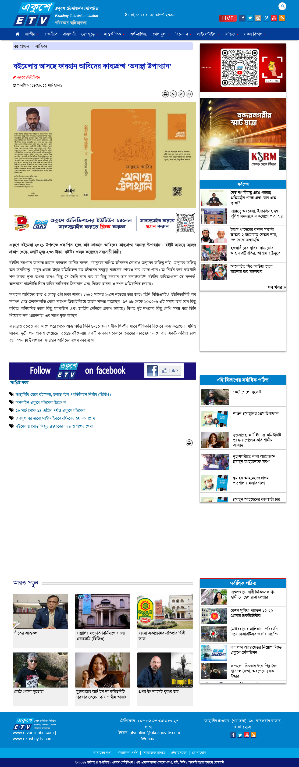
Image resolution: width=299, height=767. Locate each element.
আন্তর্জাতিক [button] (113, 34)
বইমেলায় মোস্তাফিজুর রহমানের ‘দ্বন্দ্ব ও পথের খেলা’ (55, 426)
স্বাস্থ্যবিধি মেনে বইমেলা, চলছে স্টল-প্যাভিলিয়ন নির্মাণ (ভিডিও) (63, 394)
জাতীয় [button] (30, 34)
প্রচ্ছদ (23, 46)
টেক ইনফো (179, 752)
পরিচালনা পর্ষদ (127, 752)
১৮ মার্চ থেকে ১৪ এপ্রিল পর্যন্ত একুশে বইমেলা (50, 410)
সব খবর (276, 287)
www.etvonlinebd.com (33, 732)
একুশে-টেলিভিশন (122, 762)
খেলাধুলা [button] (160, 34)
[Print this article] (165, 94)
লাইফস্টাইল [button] (207, 34)
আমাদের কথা (102, 752)
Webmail (149, 739)
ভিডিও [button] (230, 34)
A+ (189, 94)
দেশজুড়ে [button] (88, 34)
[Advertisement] (103, 521)
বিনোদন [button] (182, 34)
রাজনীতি (50, 34)
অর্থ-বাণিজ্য (138, 34)
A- (173, 94)
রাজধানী (69, 34)
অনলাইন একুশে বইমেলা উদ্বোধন (41, 402)
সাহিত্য (41, 46)
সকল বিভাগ (253, 34)
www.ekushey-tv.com (33, 739)
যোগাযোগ (199, 752)
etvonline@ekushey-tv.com (155, 732)
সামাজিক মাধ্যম (154, 752)
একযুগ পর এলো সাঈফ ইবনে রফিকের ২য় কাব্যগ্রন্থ (55, 418)
